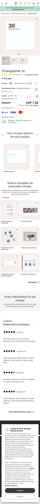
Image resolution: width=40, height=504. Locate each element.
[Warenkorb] (33, 3)
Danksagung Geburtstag (29, 248)
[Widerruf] (37, 3)
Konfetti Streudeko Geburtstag (7, 248)
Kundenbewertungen (31, 74)
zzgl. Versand (34, 105)
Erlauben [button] (20, 490)
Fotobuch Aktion (26, 221)
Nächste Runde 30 (10, 171)
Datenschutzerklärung (11, 485)
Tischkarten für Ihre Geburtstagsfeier (7, 275)
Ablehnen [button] (20, 496)
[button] (29, 3)
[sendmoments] (6, 3)
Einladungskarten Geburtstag (7, 222)
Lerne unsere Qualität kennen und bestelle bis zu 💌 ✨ (20, 8)
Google (32, 468)
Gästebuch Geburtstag (28, 274)
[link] (17, 157)
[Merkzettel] (25, 3)
